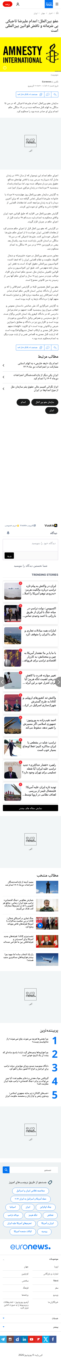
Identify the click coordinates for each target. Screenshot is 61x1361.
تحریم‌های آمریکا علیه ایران (19, 1224)
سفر (56, 1288)
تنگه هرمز (33, 1215)
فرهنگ (25, 1288)
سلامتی (25, 1281)
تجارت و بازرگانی (50, 1274)
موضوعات (53, 1259)
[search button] (6, 1169)
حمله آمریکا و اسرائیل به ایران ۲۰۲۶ (30, 1199)
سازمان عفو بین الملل (45, 402)
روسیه (44, 1232)
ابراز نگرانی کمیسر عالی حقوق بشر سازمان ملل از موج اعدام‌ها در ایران (34, 388)
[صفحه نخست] (57, 13)
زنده (7, 4)
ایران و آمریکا (47, 1224)
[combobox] (30, 1169)
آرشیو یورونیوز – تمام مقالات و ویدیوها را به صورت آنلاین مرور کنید (15, 1305)
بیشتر (55, 1327)
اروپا (56, 1267)
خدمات (55, 1319)
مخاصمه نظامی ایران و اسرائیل (30, 1191)
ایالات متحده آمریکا (23, 1232)
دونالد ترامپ (13, 1215)
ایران (35, 13)
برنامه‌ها (25, 1295)
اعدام (23, 402)
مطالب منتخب (47, 875)
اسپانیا (13, 1207)
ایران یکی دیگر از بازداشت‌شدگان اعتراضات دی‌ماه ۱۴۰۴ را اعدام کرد (35, 377)
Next (55, 1281)
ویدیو (55, 1295)
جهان (43, 13)
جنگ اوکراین (45, 1207)
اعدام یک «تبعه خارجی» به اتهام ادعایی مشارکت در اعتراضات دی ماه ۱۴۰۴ (38, 365)
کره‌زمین (25, 1274)
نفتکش (50, 1215)
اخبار (51, 13)
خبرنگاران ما (53, 1302)
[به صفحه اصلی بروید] (49, 4)
